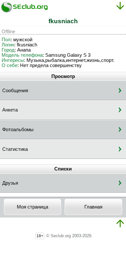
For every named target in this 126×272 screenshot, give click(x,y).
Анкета (10, 109)
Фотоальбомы (18, 129)
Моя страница (32, 206)
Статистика (15, 149)
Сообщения (15, 90)
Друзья (10, 183)
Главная (93, 206)
